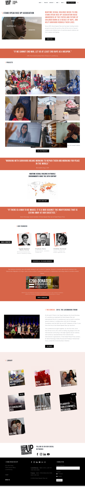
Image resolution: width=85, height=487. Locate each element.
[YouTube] (48, 454)
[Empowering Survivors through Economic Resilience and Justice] (49, 82)
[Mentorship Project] (23, 134)
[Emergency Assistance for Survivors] (49, 108)
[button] (6, 242)
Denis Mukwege (24, 217)
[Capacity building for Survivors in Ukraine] (49, 134)
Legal (6, 474)
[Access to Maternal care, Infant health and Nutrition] (23, 108)
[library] (68, 366)
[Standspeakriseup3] (60, 232)
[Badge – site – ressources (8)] (16, 366)
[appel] (42, 391)
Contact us (7, 480)
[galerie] (16, 415)
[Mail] (45, 462)
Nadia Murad (60, 338)
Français (60, 473)
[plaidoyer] (68, 391)
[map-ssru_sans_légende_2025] (42, 178)
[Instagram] (41, 454)
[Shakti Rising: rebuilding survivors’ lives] (23, 82)
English (59, 476)
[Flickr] (42, 462)
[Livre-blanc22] (16, 391)
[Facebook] (37, 454)
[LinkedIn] (44, 454)
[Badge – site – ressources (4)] (42, 366)
